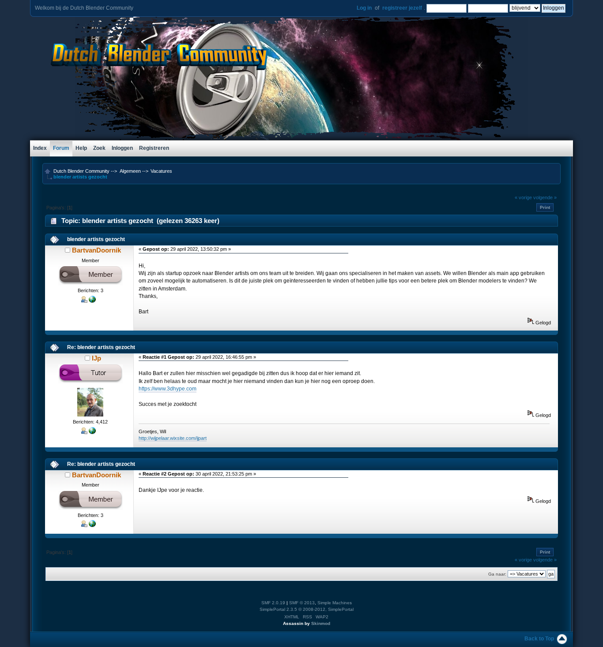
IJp (96, 358)
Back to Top (539, 639)
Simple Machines (334, 602)
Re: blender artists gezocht (101, 347)
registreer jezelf (402, 8)
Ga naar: (497, 574)
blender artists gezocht (96, 239)
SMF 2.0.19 (273, 602)
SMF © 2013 (302, 602)
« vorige (523, 197)
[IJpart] (92, 432)
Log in (364, 8)
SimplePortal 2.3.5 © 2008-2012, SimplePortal (307, 609)
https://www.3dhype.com (167, 389)
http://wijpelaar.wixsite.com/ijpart (173, 438)
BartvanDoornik (96, 250)
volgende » (545, 197)
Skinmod (320, 623)
